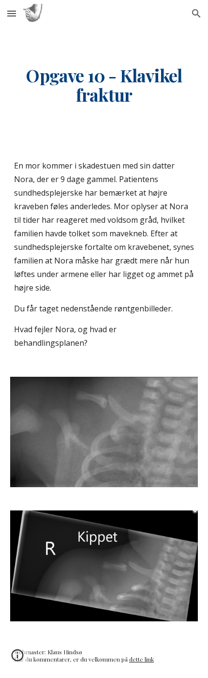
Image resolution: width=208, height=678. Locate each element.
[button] (11, 13)
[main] (104, 85)
